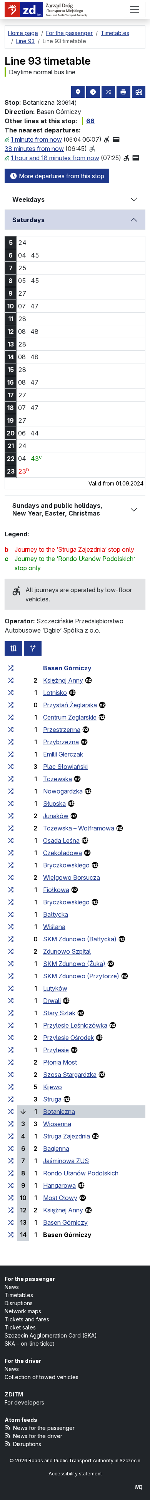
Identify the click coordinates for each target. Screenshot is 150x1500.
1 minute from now (36, 139)
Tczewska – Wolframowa (78, 828)
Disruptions (19, 1303)
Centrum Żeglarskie (70, 717)
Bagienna (56, 1148)
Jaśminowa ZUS (66, 1161)
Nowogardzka (63, 791)
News (12, 1287)
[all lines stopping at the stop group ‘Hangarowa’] (11, 1185)
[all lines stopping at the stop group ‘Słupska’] (11, 803)
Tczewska (57, 779)
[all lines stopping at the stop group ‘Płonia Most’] (11, 1062)
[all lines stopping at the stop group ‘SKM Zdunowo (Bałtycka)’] (11, 939)
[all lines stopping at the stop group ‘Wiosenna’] (11, 1124)
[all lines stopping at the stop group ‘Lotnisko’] (11, 692)
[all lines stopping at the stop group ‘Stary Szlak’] (11, 1013)
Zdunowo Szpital (67, 951)
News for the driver (37, 1436)
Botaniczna (59, 1111)
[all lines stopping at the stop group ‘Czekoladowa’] (11, 853)
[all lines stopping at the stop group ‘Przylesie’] (11, 1050)
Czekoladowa (62, 853)
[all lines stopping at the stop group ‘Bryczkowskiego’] (11, 865)
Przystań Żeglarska (70, 705)
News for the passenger (44, 1428)
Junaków (55, 816)
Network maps (23, 1311)
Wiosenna (57, 1124)
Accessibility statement (75, 1474)
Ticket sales (20, 1327)
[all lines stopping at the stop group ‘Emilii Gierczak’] (11, 754)
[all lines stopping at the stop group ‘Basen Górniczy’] (11, 668)
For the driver (23, 1361)
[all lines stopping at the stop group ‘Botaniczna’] (11, 1111)
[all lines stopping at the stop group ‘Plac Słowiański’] (11, 766)
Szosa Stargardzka (70, 1074)
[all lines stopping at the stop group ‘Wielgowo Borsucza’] (11, 877)
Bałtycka (55, 914)
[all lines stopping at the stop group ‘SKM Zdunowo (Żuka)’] (11, 964)
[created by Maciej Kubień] (138, 1487)
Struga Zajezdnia (66, 1136)
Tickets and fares (27, 1319)
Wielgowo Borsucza (71, 877)
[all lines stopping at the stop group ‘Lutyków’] (11, 988)
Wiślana (54, 927)
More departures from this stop (60, 176)
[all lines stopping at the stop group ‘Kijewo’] (11, 1087)
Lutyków (55, 988)
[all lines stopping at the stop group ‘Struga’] (11, 1099)
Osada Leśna (61, 840)
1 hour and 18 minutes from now (55, 158)
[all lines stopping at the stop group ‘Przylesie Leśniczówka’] (11, 1025)
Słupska (54, 803)
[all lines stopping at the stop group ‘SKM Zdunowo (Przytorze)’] (11, 976)
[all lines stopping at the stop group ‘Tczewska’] (11, 779)
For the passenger (30, 1279)
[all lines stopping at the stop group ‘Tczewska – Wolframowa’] (11, 828)
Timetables (19, 1295)
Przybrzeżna (61, 742)
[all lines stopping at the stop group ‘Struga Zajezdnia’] (11, 1136)
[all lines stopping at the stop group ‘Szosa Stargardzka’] (11, 1074)
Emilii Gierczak (63, 754)
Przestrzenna (61, 729)
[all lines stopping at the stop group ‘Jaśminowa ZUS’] (11, 1161)
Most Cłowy (60, 1198)
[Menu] (134, 9)
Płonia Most (60, 1062)
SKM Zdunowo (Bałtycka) (80, 939)
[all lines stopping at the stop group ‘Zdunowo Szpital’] (11, 951)
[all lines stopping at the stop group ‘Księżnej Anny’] (11, 680)
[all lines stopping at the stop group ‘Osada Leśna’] (11, 840)
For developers (24, 1402)
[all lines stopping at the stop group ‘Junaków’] (11, 816)
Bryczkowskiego (66, 865)
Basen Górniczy (67, 668)
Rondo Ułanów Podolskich (80, 1173)
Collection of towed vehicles (41, 1377)
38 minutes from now (34, 148)
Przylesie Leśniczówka (75, 1025)
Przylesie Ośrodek (68, 1037)
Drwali (52, 1000)
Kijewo (52, 1087)
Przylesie (56, 1050)
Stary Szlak (59, 1013)
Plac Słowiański (65, 766)
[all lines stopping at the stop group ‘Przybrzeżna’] (11, 742)
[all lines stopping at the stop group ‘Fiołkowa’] (11, 890)
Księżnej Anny (63, 680)
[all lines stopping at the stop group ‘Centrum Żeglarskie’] (11, 717)
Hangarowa (59, 1185)
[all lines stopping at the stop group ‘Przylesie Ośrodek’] (11, 1037)
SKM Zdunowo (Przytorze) (81, 976)
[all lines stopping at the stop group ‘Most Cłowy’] (11, 1198)
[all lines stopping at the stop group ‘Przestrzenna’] (11, 729)
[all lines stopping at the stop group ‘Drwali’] (11, 1000)
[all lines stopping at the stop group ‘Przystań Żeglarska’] (11, 705)
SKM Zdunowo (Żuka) (74, 964)
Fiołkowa (56, 890)
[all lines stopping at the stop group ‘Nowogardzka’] (11, 791)
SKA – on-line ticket (29, 1343)
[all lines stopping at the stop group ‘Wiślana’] (11, 927)
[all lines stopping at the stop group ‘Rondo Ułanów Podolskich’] (11, 1173)
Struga (52, 1099)
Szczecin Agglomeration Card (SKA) (51, 1335)
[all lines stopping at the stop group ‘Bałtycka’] (11, 914)
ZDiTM (14, 1394)
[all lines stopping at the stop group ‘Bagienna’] (11, 1148)
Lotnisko (55, 692)
